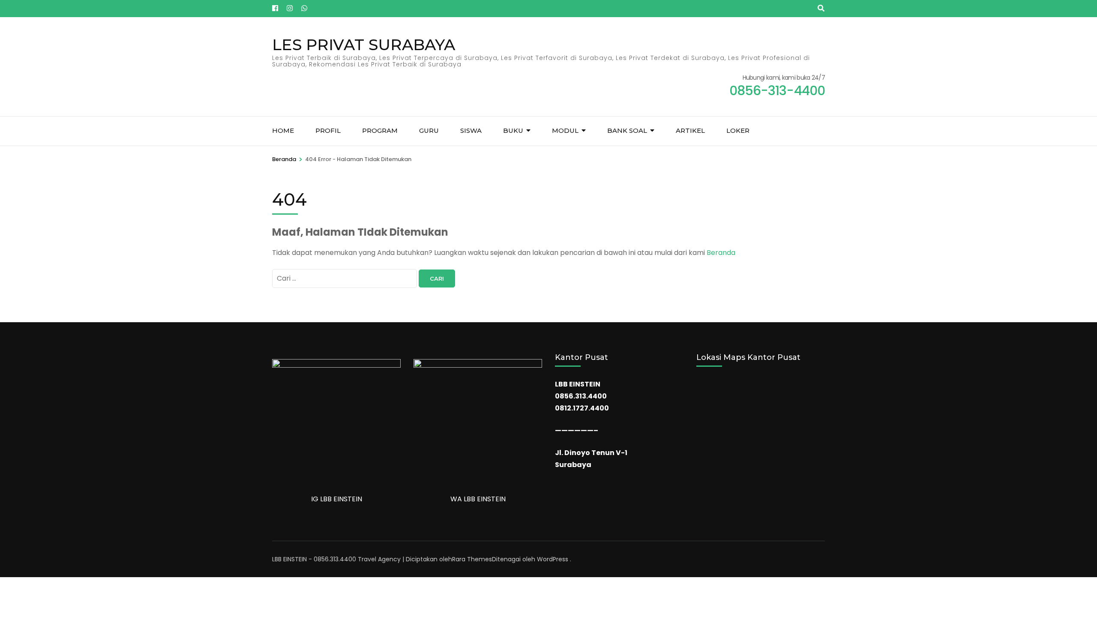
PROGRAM (380, 130)
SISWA (471, 130)
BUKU (513, 130)
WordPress (552, 559)
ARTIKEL (690, 130)
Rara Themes (472, 559)
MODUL (565, 130)
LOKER (737, 130)
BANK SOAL (627, 130)
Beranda (721, 253)
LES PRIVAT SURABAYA (363, 44)
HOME (283, 130)
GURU (429, 130)
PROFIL (328, 130)
